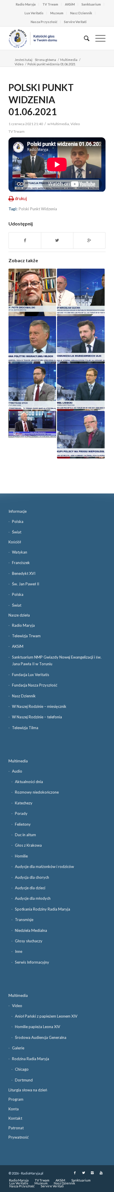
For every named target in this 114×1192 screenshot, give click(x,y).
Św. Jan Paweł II (25, 584)
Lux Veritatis (34, 13)
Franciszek (21, 562)
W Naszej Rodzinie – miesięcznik (39, 706)
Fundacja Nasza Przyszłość (34, 685)
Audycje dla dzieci (30, 887)
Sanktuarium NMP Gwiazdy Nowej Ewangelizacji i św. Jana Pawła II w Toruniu (56, 660)
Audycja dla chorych (32, 877)
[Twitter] (83, 1172)
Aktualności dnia (29, 781)
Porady (21, 813)
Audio (17, 771)
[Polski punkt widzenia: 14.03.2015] (32, 424)
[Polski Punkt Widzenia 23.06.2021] (32, 387)
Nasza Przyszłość (44, 22)
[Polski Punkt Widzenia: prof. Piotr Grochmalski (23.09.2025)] (32, 292)
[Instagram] (92, 1172)
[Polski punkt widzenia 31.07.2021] (81, 292)
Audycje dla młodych (33, 898)
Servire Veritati (75, 22)
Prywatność (18, 1137)
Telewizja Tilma (25, 727)
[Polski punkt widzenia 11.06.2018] (32, 340)
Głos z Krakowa (28, 845)
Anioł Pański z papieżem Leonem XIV (46, 1016)
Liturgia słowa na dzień (27, 1090)
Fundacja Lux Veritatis (30, 674)
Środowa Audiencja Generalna (40, 1037)
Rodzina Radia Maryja (30, 1058)
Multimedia (68, 60)
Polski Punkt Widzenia (37, 208)
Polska (17, 521)
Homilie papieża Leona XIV (37, 1026)
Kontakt (15, 1118)
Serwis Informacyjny (32, 962)
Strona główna (45, 60)
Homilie (21, 856)
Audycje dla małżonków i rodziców (44, 866)
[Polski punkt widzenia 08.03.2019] (81, 340)
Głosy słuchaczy (28, 941)
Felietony (23, 824)
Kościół (14, 542)
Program (15, 1099)
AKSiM (70, 4)
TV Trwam (50, 4)
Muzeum (56, 13)
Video (19, 64)
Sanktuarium (91, 4)
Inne (18, 951)
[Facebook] (74, 1172)
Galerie (18, 1048)
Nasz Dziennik (81, 13)
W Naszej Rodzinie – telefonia (37, 717)
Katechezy (23, 803)
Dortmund (24, 1080)
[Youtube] (101, 1172)
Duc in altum (25, 834)
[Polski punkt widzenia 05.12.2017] (81, 387)
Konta (13, 1109)
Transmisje (24, 919)
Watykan (19, 552)
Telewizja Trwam (26, 635)
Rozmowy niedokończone (37, 792)
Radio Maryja (26, 4)
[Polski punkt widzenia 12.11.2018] (81, 434)
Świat (16, 532)
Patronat (16, 1128)
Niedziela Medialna (31, 930)
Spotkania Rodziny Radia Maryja (42, 909)
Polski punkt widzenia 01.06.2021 (41, 99)
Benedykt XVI (23, 573)
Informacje (17, 511)
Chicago (22, 1069)
